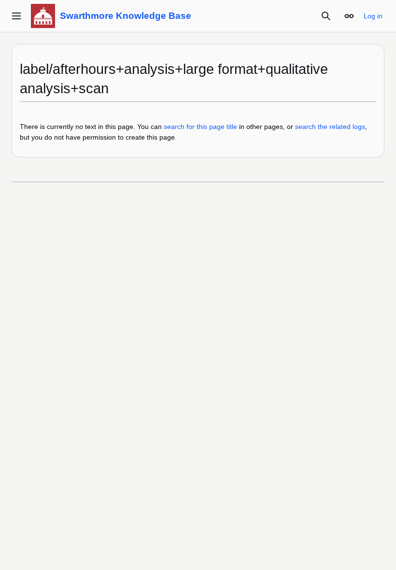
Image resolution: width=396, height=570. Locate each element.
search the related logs (330, 126)
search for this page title (200, 126)
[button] (16, 16)
